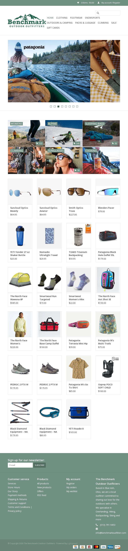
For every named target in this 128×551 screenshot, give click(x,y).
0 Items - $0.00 (87, 2)
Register (70, 483)
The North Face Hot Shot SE (106, 298)
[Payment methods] (75, 546)
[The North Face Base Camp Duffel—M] (49, 324)
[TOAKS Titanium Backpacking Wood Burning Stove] (78, 236)
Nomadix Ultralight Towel (49, 254)
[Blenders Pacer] (108, 191)
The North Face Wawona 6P (18, 298)
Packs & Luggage (85, 22)
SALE (113, 22)
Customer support (17, 503)
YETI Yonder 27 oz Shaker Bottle (20, 254)
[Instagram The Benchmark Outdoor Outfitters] (117, 460)
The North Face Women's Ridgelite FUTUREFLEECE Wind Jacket (18, 342)
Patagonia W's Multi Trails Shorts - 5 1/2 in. (107, 342)
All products (43, 483)
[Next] (114, 71)
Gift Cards (53, 27)
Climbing (103, 22)
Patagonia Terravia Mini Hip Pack (78, 342)
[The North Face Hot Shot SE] (108, 280)
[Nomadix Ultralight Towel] (49, 236)
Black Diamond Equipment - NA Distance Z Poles (19, 430)
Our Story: (13, 491)
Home (50, 17)
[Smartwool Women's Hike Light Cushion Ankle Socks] (78, 280)
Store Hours (14, 487)
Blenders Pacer (106, 207)
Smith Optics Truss (76, 209)
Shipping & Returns (17, 499)
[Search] (98, 13)
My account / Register (110, 2)
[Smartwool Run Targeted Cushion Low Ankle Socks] (49, 280)
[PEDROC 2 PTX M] (49, 368)
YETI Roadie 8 (76, 428)
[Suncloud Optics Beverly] (20, 191)
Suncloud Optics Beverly (19, 209)
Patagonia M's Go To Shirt (78, 386)
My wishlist (71, 491)
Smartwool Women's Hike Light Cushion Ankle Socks (76, 298)
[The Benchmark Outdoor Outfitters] (27, 20)
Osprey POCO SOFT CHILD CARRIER (105, 386)
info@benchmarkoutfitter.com (111, 532)
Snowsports (92, 17)
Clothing (61, 17)
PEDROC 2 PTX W (19, 384)
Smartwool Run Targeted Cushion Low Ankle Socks (48, 298)
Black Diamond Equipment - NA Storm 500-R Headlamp (48, 430)
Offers (40, 491)
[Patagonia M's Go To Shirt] (78, 368)
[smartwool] (64, 71)
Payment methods (17, 495)
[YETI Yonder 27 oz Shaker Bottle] (20, 236)
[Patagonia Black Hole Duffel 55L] (108, 236)
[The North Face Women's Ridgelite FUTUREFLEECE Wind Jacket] (20, 324)
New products (44, 487)
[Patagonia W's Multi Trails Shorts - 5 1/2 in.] (108, 324)
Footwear (76, 17)
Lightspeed (72, 543)
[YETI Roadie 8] (78, 412)
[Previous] (14, 71)
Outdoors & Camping (60, 22)
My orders (71, 487)
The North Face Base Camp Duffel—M (49, 342)
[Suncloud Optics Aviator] (49, 191)
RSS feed (41, 495)
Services (12, 483)
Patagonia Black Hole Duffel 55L (107, 254)
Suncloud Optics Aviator (48, 209)
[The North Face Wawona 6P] (20, 280)
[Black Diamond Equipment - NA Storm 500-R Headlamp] (49, 412)
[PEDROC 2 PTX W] (20, 368)
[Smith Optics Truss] (78, 191)
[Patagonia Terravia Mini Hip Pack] (78, 324)
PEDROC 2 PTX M (49, 384)
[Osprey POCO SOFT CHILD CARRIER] (108, 368)
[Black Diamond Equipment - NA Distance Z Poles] (20, 412)
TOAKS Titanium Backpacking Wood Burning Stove (78, 254)
